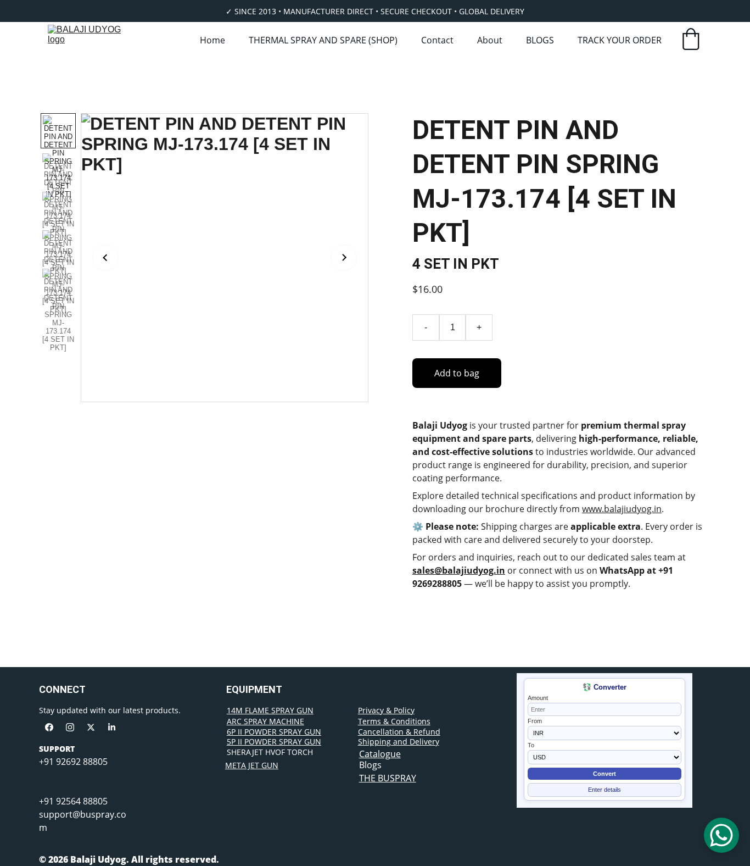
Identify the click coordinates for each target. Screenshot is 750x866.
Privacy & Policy (386, 710)
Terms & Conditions (394, 721)
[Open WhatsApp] (721, 835)
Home (212, 40)
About (489, 40)
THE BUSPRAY (387, 778)
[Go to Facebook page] (49, 727)
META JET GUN (251, 765)
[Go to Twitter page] (91, 727)
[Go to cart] (690, 40)
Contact (437, 40)
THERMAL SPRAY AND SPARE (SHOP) (323, 40)
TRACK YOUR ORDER (620, 40)
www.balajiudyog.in (622, 509)
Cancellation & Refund (399, 731)
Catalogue (380, 754)
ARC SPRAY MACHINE (265, 721)
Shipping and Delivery (398, 741)
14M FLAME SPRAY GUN (270, 710)
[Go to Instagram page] (70, 727)
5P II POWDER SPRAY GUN (274, 741)
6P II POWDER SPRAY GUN (274, 731)
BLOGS (540, 40)
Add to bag (456, 373)
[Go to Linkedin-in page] (112, 727)
